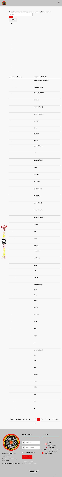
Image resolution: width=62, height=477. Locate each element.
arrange (12, 290)
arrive (11, 355)
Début (11, 419)
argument (12, 231)
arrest (11, 300)
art (10, 387)
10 (35, 419)
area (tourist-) (13, 80)
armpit (11, 265)
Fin (35, 423)
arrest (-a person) (14, 350)
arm (11, 245)
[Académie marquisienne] (4, 3)
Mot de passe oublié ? (30, 463)
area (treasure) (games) (16, 87)
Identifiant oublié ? (29, 461)
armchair (12, 251)
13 (45, 419)
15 (52, 419)
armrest (12, 284)
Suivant (57, 419)
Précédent (18, 419)
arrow (11, 382)
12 (42, 419)
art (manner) (13, 401)
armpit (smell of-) (14, 270)
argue (11, 92)
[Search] (11, 17)
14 (49, 419)
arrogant (12, 360)
